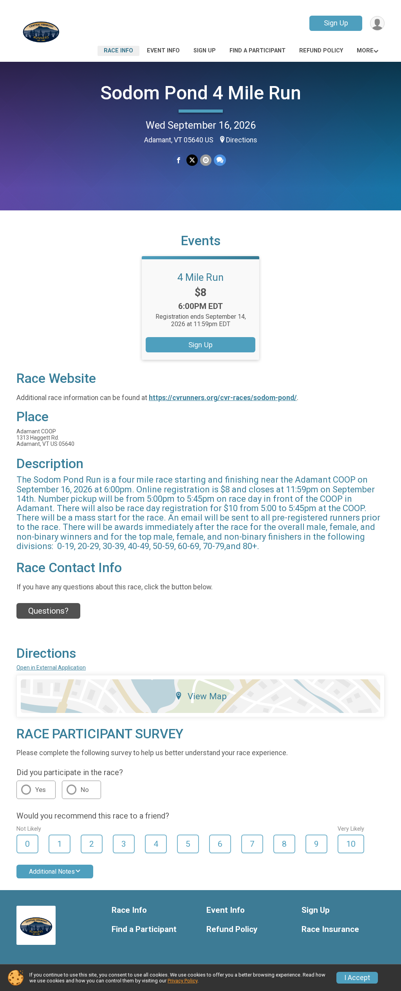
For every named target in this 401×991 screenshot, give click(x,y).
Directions (241, 140)
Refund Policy (321, 50)
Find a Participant (257, 50)
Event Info (163, 50)
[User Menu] (377, 23)
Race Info (118, 50)
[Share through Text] (220, 160)
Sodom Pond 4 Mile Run (200, 93)
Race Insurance (330, 929)
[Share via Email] (205, 160)
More (365, 50)
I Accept (357, 978)
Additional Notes (52, 871)
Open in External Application (51, 667)
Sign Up (336, 23)
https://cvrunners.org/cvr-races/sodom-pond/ (223, 398)
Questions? (48, 611)
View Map (207, 696)
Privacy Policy (182, 981)
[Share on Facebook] (178, 160)
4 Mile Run (200, 277)
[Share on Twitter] (192, 160)
